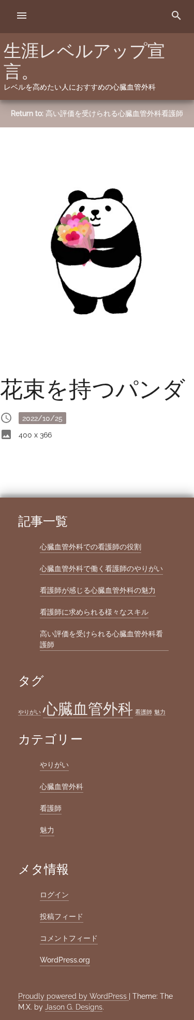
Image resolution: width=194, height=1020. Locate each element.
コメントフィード (69, 938)
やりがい (29, 712)
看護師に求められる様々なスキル (94, 612)
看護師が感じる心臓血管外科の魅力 (98, 590)
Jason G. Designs (73, 1007)
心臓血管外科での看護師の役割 (90, 547)
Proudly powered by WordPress (73, 996)
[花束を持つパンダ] (97, 249)
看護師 (143, 712)
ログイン (54, 895)
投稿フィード (61, 916)
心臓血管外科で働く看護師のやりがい (101, 568)
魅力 (160, 712)
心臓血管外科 (88, 709)
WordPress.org (65, 960)
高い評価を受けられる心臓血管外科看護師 (114, 113)
